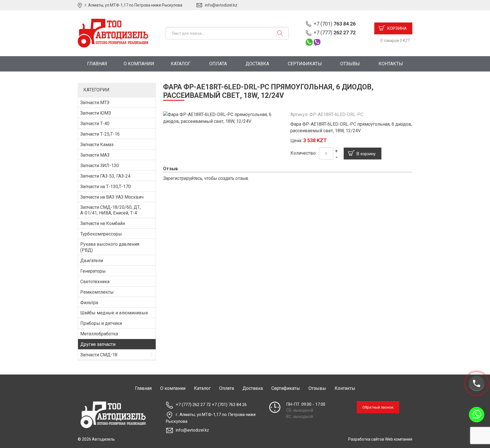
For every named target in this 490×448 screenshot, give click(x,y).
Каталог (181, 63)
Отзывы (350, 63)
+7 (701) (335, 24)
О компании (139, 63)
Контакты (391, 63)
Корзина (397, 28)
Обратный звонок (378, 407)
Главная (97, 63)
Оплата (218, 63)
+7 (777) (335, 32)
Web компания (398, 439)
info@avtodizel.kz (221, 5)
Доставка (257, 63)
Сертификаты (305, 63)
